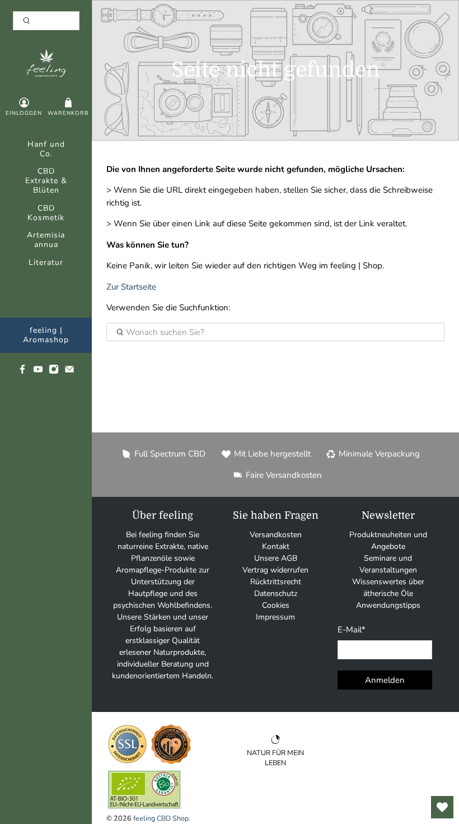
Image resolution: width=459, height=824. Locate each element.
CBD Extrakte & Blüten (46, 181)
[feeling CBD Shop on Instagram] (54, 371)
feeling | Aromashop (46, 335)
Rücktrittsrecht (275, 581)
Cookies (275, 605)
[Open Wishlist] (442, 807)
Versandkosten (276, 534)
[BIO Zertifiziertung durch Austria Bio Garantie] (144, 808)
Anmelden (385, 680)
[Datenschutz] (127, 762)
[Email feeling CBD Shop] (69, 371)
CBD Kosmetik (45, 213)
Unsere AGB (275, 558)
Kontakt (275, 546)
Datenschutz (275, 593)
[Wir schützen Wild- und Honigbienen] (171, 762)
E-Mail (352, 629)
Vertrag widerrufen (275, 570)
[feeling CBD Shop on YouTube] (38, 371)
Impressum (275, 617)
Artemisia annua (46, 240)
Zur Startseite (131, 286)
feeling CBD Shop (161, 818)
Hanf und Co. (46, 149)
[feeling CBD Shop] (46, 63)
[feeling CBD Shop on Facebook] (22, 371)
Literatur (46, 263)
